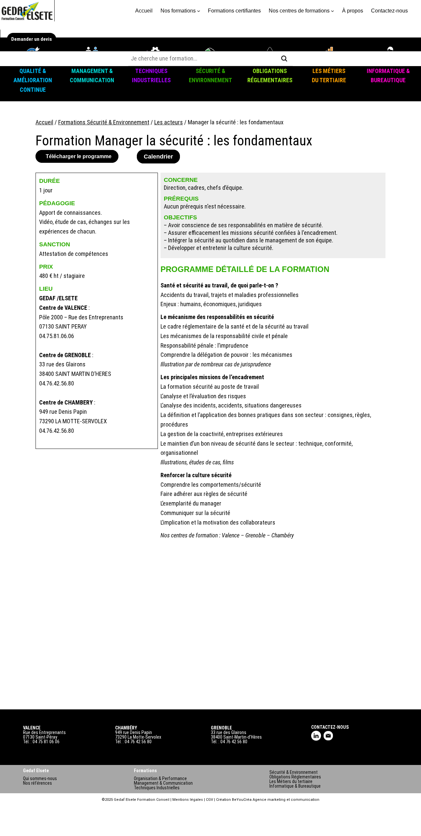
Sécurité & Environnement (293, 772)
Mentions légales (187, 800)
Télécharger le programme (78, 156)
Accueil (144, 10)
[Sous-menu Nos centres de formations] (332, 10)
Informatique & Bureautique (295, 786)
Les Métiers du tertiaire (290, 781)
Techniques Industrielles (157, 787)
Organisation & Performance (160, 778)
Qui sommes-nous (40, 778)
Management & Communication (163, 783)
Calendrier (158, 156)
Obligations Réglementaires (295, 776)
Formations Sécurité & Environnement (103, 122)
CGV (209, 800)
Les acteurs (168, 122)
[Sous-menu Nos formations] (198, 10)
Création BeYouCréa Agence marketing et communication (267, 800)
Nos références (37, 783)
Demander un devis (31, 39)
